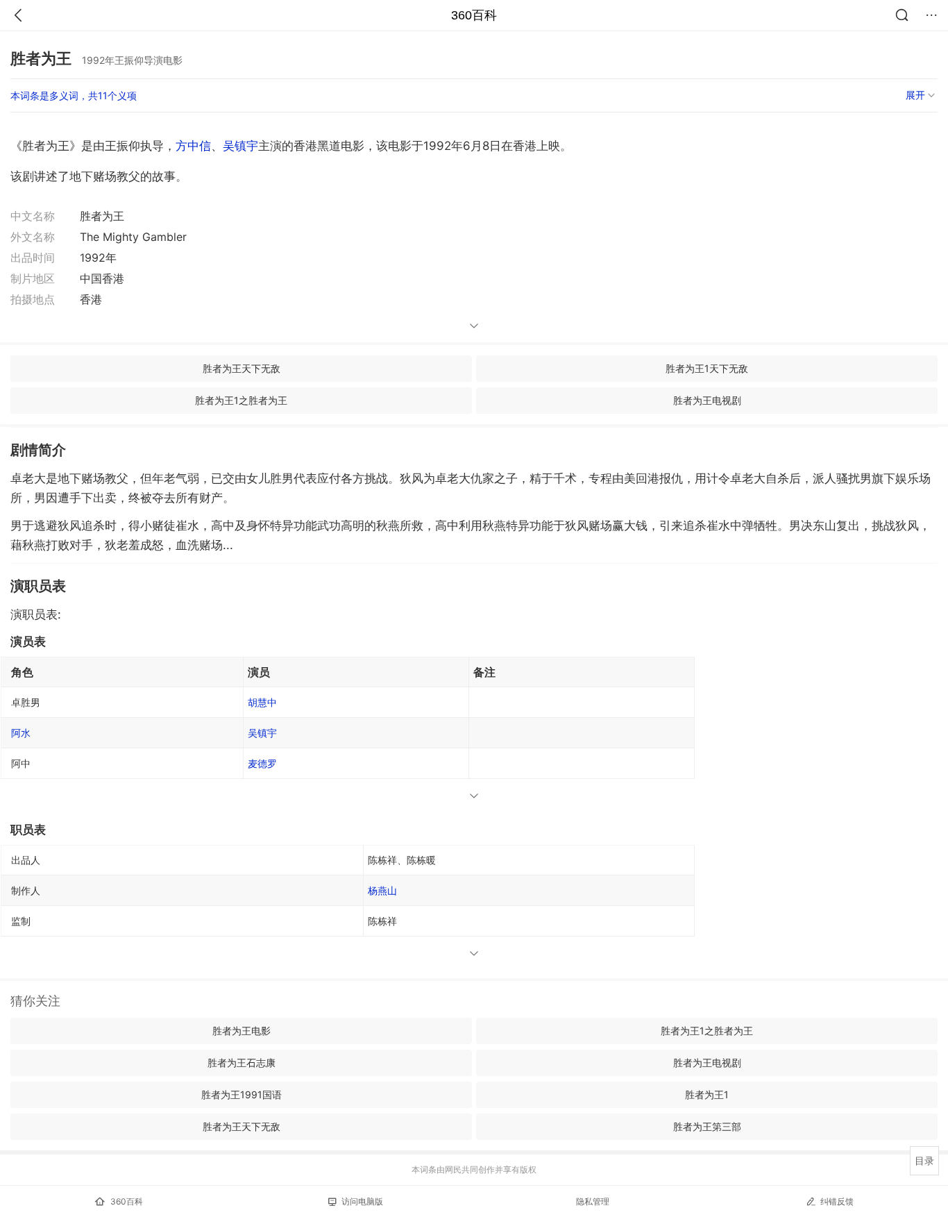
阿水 (21, 733)
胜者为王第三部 (707, 1126)
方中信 (193, 146)
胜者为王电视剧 (707, 400)
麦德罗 (262, 763)
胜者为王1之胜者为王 (241, 400)
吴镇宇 (240, 146)
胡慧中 (262, 702)
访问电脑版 (362, 1201)
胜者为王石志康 (242, 1062)
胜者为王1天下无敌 (707, 368)
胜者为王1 (707, 1094)
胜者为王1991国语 (241, 1094)
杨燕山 (382, 890)
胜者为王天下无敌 (241, 368)
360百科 (474, 15)
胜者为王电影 (241, 1030)
